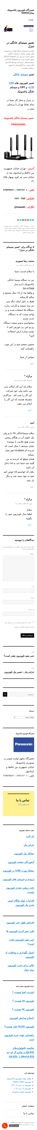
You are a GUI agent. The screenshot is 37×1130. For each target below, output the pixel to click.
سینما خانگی (11, 230)
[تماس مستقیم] (5, 1125)
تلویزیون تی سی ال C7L (21, 1085)
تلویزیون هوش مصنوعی (21, 1092)
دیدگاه (32, 554)
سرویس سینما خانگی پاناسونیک (25, 230)
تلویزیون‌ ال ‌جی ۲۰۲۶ (22, 1088)
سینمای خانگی (20, 74)
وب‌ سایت (31, 609)
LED (11, 83)
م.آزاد (32, 226)
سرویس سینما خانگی (11, 228)
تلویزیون (15, 226)
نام (32, 586)
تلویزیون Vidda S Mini (22, 1082)
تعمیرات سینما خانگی (24, 228)
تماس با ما (22, 804)
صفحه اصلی (27, 1105)
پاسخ (32, 363)
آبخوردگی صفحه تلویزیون (21, 862)
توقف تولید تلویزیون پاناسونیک (19, 1079)
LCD (31, 87)
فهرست (31, 19)
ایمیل (32, 598)
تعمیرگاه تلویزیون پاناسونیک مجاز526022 (22, 1122)
